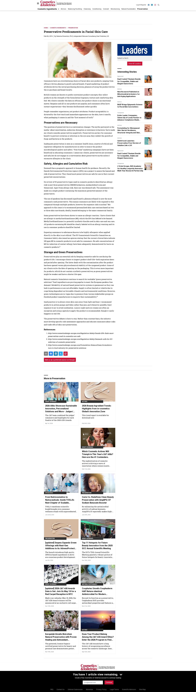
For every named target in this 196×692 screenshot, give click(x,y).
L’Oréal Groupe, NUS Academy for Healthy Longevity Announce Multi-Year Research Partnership (130, 168)
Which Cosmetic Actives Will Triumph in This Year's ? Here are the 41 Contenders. (97, 454)
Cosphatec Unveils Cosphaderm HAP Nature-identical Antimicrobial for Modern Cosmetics (97, 591)
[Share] (51, 354)
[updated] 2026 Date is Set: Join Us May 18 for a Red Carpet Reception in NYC (60, 591)
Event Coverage (50, 401)
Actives (119, 89)
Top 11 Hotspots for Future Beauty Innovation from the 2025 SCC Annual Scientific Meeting (97, 545)
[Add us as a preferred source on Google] (65, 354)
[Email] (46, 354)
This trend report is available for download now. (95, 416)
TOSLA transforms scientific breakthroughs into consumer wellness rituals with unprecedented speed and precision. (60, 509)
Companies (120, 112)
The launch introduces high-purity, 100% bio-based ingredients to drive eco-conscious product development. (60, 554)
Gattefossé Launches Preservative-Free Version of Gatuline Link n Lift (129, 143)
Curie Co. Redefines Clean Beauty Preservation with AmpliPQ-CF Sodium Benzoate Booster (98, 500)
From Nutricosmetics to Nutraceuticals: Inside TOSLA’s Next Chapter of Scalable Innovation (59, 500)
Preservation (73, 28)
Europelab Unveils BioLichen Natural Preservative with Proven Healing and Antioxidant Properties (61, 637)
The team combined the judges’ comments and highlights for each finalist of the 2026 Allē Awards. (59, 417)
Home (46, 28)
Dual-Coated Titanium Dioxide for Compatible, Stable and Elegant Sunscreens (129, 81)
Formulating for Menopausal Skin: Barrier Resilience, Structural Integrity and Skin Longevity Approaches (128, 130)
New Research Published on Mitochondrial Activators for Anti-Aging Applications (128, 94)
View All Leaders (135, 63)
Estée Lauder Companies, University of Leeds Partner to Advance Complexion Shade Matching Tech (129, 117)
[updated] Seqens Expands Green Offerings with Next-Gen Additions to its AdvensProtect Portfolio (60, 545)
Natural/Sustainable (89, 584)
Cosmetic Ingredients (58, 28)
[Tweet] (61, 354)
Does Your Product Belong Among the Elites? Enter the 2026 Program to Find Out (98, 637)
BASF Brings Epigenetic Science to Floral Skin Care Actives (129, 106)
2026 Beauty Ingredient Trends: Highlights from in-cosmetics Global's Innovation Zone (96, 408)
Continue (109, 682)
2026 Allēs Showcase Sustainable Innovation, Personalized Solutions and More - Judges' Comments (61, 408)
